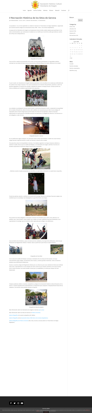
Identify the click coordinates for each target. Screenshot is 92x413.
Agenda (30, 10)
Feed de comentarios (75, 68)
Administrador (14, 20)
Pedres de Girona (36, 312)
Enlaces (51, 10)
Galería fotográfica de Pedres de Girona (18, 320)
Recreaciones (34, 20)
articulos (72, 28)
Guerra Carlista (37, 10)
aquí (40, 310)
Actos (71, 26)
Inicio (24, 10)
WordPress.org (73, 70)
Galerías (45, 10)
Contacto (63, 10)
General (28, 20)
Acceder (71, 63)
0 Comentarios (41, 20)
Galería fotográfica (13, 315)
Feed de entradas (74, 66)
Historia (71, 33)
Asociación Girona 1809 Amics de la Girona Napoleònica (34, 318)
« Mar (71, 58)
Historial (57, 10)
